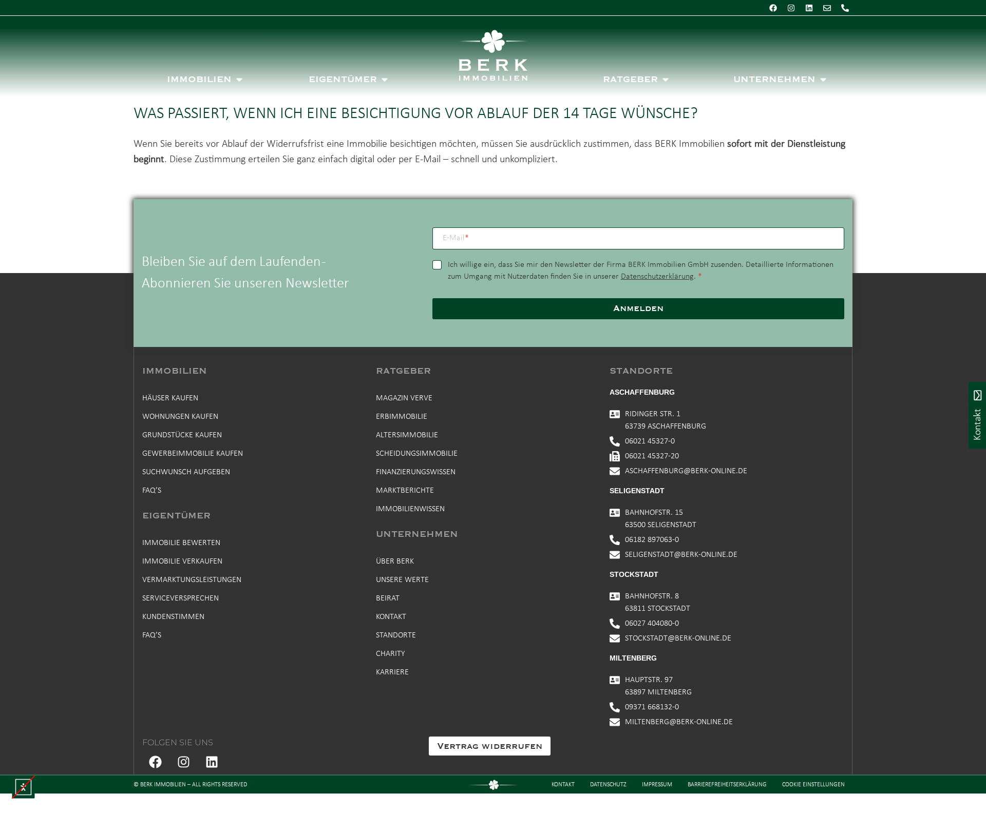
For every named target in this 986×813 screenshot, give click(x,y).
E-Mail (456, 238)
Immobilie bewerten (181, 543)
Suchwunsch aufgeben (186, 472)
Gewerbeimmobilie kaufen (192, 454)
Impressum (657, 785)
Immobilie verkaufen (182, 561)
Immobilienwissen (410, 509)
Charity (390, 654)
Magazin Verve (404, 398)
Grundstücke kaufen (182, 435)
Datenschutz (608, 785)
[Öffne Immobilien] (239, 79)
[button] (23, 787)
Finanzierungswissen (416, 472)
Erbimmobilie (401, 417)
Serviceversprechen (180, 598)
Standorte (396, 635)
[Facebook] (773, 7)
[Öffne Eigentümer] (385, 79)
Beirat (388, 598)
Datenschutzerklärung (657, 277)
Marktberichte (405, 491)
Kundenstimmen (173, 617)
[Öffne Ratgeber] (665, 79)
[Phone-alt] (844, 7)
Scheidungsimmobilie (417, 454)
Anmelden (638, 308)
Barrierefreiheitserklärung (727, 785)
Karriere (392, 672)
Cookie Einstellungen (813, 785)
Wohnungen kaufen (180, 417)
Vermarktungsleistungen (191, 580)
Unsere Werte (402, 580)
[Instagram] (791, 7)
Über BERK (395, 561)
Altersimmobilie (407, 435)
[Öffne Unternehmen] (823, 79)
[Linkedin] (809, 7)
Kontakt (391, 617)
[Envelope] (827, 7)
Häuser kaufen (170, 398)
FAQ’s (151, 491)
